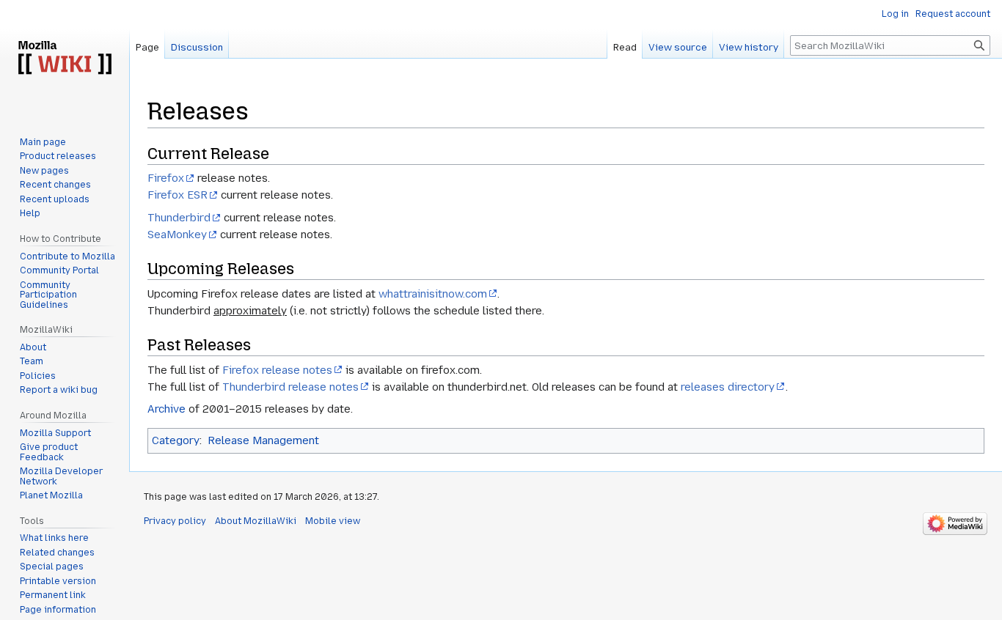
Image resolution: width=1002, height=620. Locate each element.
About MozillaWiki (255, 521)
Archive (166, 409)
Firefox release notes (277, 370)
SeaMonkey (177, 234)
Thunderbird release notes (290, 387)
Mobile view (332, 521)
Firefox (165, 178)
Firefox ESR (177, 195)
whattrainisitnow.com (433, 293)
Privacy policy (175, 521)
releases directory (728, 387)
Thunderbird (179, 217)
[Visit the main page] (64, 58)
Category (176, 440)
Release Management (263, 440)
